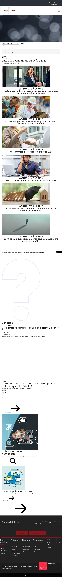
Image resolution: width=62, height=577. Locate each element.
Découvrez (6, 501)
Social (3, 553)
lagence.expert (9, 568)
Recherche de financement (16, 555)
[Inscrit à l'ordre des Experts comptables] (49, 570)
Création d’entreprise (15, 550)
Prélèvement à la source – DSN (11, 64)
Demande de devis (37, 533)
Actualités (58, 543)
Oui (4, 332)
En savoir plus (33, 575)
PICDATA (49, 547)
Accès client (49, 543)
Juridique (3, 556)
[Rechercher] (2, 48)
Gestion (36, 552)
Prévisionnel (26, 546)
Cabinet (49, 540)
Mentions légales (13, 566)
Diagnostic (37, 546)
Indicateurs (26, 549)
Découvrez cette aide (50, 257)
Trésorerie (26, 552)
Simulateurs (59, 540)
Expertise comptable (4, 549)
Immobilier (37, 549)
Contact (22, 533)
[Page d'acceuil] (9, 10)
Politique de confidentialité (23, 566)
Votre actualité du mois (9, 514)
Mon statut (15, 546)
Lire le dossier (6, 464)
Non (8, 332)
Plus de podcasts (7, 412)
